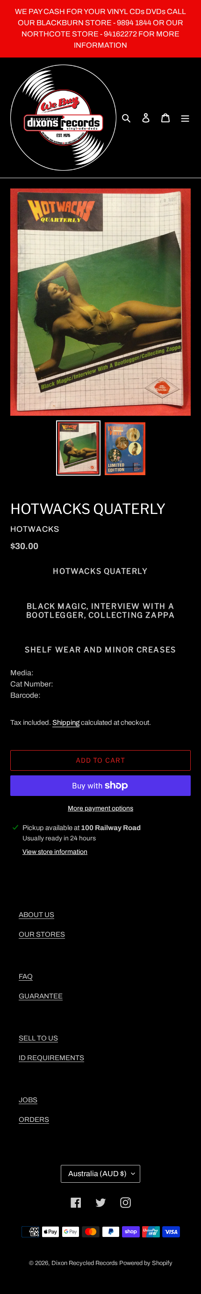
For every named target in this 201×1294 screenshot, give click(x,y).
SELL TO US (38, 1038)
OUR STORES (42, 934)
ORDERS (34, 1119)
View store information (54, 851)
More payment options (100, 808)
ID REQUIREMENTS (51, 1058)
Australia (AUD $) (97, 1174)
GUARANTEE (41, 996)
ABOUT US (36, 914)
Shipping (65, 722)
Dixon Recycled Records (84, 1263)
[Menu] (185, 118)
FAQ (26, 976)
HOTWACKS (34, 529)
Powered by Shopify (145, 1263)
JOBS (28, 1100)
